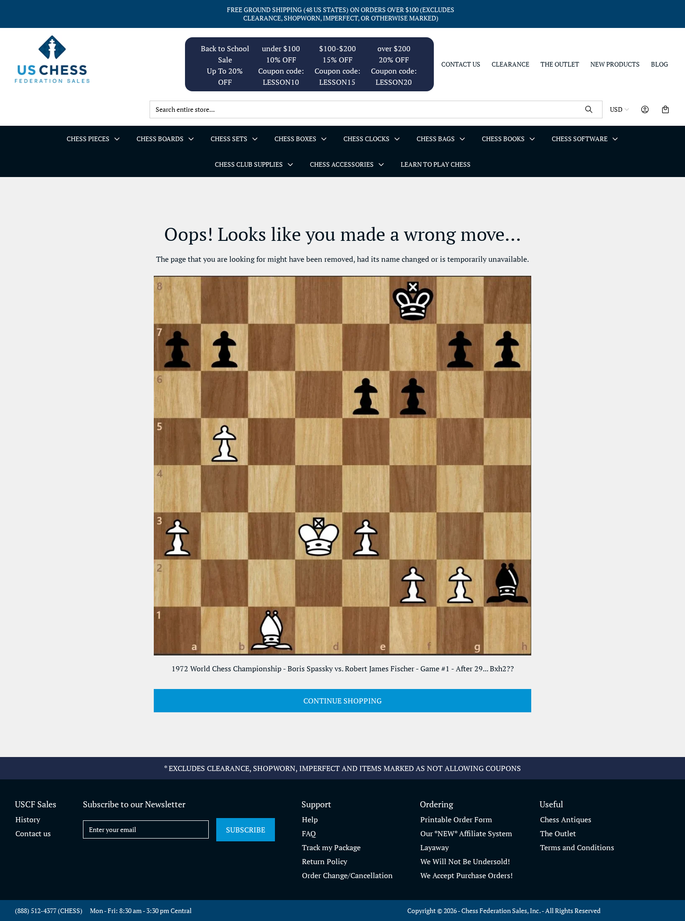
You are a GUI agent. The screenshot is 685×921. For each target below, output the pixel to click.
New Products (615, 64)
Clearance (510, 64)
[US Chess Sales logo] (78, 58)
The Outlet (560, 64)
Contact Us (460, 64)
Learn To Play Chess (436, 164)
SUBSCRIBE (245, 830)
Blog (659, 64)
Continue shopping (342, 701)
